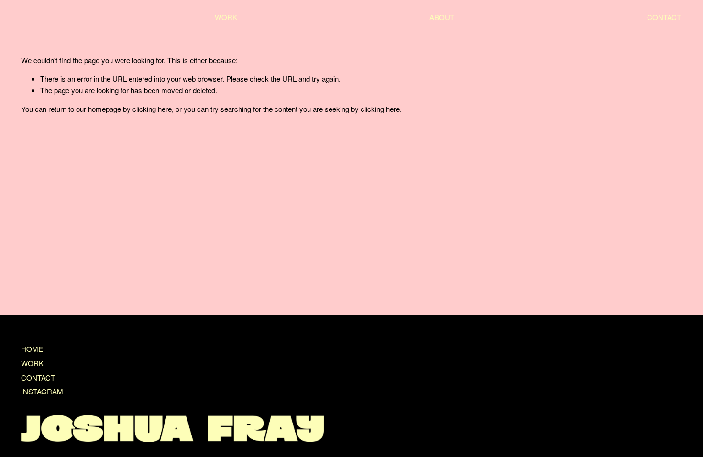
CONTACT (664, 17)
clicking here (152, 109)
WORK (226, 17)
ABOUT (441, 17)
